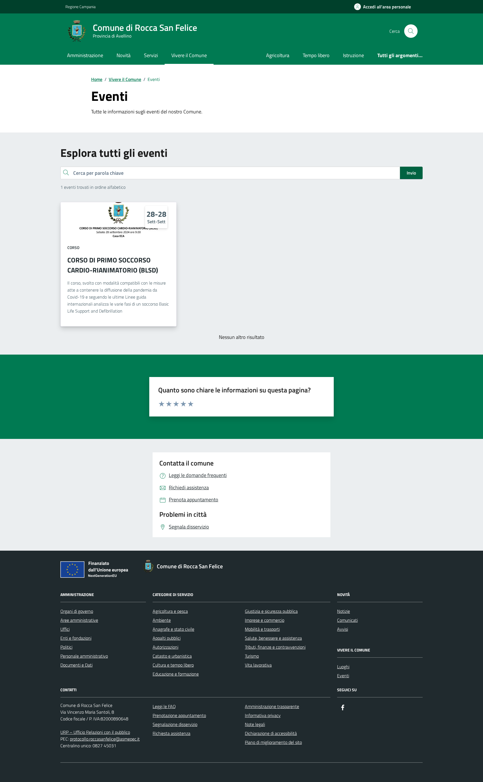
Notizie (343, 611)
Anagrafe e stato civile (173, 629)
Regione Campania (80, 7)
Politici (66, 647)
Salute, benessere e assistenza (273, 638)
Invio (411, 172)
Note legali (255, 724)
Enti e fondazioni (75, 638)
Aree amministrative (79, 620)
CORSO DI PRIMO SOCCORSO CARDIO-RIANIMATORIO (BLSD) (112, 265)
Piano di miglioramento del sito (273, 742)
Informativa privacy (263, 715)
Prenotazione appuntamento (179, 715)
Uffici (65, 629)
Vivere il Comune (189, 55)
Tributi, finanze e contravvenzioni (275, 647)
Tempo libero (316, 55)
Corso (73, 247)
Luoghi (343, 666)
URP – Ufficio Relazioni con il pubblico (95, 732)
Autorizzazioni (165, 647)
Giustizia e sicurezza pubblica (271, 611)
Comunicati (347, 620)
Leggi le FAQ (164, 706)
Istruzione (353, 55)
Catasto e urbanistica (172, 656)
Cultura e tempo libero (173, 665)
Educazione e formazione (176, 674)
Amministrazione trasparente (272, 706)
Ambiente (162, 620)
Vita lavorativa (258, 665)
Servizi (151, 55)
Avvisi (342, 629)
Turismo (252, 656)
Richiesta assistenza (171, 733)
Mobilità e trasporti (262, 629)
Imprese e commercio (264, 620)
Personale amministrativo (84, 656)
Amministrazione (85, 55)
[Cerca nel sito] (411, 31)
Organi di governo (76, 611)
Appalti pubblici (167, 638)
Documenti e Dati (76, 665)
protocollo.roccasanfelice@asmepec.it (105, 739)
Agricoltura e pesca (170, 611)
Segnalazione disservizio (175, 724)
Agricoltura (277, 55)
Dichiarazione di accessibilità (271, 733)
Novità (124, 55)
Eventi (343, 675)
